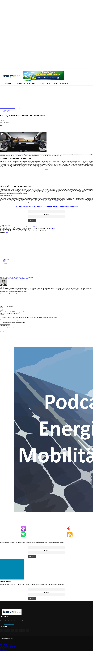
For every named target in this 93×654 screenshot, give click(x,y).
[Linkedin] (82, 69)
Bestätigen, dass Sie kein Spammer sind (10, 328)
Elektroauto (12, 108)
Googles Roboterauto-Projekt (82, 200)
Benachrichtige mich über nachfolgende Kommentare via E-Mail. (17, 320)
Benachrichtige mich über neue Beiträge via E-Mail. (14, 322)
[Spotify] (86, 69)
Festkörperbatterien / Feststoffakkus (8, 646)
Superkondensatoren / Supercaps (7, 647)
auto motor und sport (27, 229)
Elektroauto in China (60, 189)
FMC (4, 261)
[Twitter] (90, 69)
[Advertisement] (46, 96)
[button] (91, 83)
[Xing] (92, 69)
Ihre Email (46, 214)
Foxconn (25, 193)
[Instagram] (80, 69)
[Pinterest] (84, 69)
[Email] (23, 127)
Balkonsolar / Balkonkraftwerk (7, 644)
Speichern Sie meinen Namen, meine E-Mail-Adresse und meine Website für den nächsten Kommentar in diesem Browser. (29, 317)
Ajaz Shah (2, 120)
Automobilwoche (33, 227)
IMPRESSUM (4, 616)
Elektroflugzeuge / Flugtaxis (6, 648)
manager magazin (51, 228)
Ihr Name (46, 209)
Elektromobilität (6, 108)
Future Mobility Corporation (17, 154)
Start (1, 108)
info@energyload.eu (9, 624)
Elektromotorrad (3, 650)
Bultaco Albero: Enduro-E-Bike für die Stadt (17, 278)
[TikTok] (88, 69)
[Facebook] (78, 69)
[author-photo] (3, 286)
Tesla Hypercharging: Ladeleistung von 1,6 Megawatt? (20, 277)
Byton (7, 232)
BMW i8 (56, 200)
